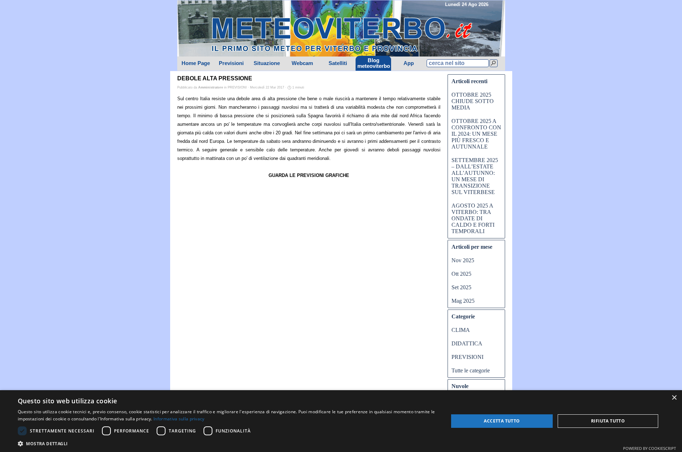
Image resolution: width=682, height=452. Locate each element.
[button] (227, 443)
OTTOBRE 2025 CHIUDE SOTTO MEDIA (472, 101)
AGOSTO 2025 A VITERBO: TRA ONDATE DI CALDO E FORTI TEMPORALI (472, 218)
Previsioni (231, 63)
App (409, 63)
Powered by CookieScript (649, 448)
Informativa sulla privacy (179, 419)
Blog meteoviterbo (373, 63)
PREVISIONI (467, 357)
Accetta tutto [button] (502, 421)
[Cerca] (493, 63)
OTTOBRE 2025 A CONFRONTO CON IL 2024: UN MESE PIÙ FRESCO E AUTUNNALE (476, 134)
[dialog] (341, 421)
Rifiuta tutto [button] (608, 421)
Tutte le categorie (470, 370)
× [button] (674, 397)
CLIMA (460, 330)
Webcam (302, 63)
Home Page (196, 63)
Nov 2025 (462, 260)
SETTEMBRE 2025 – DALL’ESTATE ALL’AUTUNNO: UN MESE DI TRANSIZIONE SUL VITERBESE (474, 176)
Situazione (267, 63)
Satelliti (338, 63)
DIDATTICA (466, 343)
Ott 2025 (461, 274)
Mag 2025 (463, 301)
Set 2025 (461, 287)
